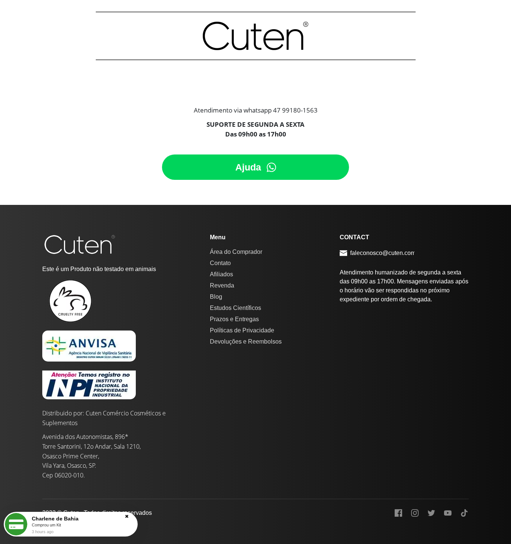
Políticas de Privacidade (242, 330)
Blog (216, 296)
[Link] (398, 512)
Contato (220, 263)
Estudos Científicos (235, 308)
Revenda (222, 285)
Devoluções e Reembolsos (246, 341)
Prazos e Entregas (234, 319)
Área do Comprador (236, 252)
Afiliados (221, 274)
